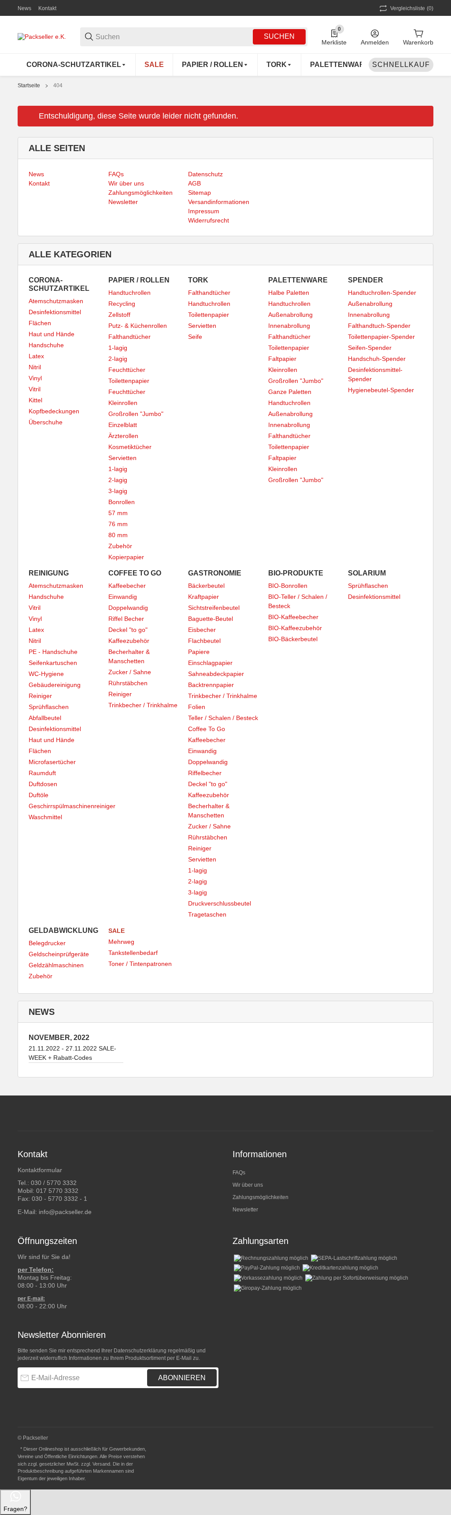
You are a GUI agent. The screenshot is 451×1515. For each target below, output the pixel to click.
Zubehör (120, 546)
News (24, 8)
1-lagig (117, 347)
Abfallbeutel (45, 717)
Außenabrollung (290, 314)
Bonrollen (121, 501)
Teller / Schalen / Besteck (223, 717)
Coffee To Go (206, 728)
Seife (195, 336)
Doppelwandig (128, 607)
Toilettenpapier (128, 380)
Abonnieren (182, 1377)
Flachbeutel (204, 640)
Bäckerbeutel (206, 585)
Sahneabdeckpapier (216, 673)
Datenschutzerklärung (140, 1351)
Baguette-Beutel (210, 618)
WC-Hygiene (46, 673)
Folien (196, 706)
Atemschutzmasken (56, 300)
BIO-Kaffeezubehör (295, 627)
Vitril (35, 389)
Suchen (279, 36)
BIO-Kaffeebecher (293, 616)
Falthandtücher (129, 336)
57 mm (118, 512)
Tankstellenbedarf (133, 952)
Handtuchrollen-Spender (382, 292)
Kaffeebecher (127, 585)
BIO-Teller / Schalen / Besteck (297, 601)
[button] (426, 1113)
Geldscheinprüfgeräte (59, 954)
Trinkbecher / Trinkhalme (142, 705)
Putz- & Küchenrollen (137, 325)
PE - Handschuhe (53, 651)
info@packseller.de (65, 1211)
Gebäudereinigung (55, 684)
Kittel (35, 400)
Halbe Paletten (288, 292)
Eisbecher (202, 629)
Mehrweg (121, 941)
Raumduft (42, 772)
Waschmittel (45, 817)
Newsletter (245, 1210)
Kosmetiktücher (130, 446)
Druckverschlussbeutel (219, 903)
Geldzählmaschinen (56, 965)
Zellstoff (119, 314)
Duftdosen (43, 783)
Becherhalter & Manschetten (129, 656)
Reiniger (40, 695)
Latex (36, 356)
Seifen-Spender (370, 347)
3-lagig (117, 490)
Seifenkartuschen (53, 662)
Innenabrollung (289, 325)
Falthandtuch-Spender (379, 325)
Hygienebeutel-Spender (381, 390)
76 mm (118, 523)
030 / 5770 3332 (54, 1182)
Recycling (121, 303)
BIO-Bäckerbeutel (293, 638)
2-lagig (117, 358)
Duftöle (38, 794)
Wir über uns (248, 1185)
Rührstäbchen (128, 683)
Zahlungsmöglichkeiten (260, 1197)
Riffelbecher (205, 772)
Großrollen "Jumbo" (135, 413)
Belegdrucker (47, 943)
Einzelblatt (122, 424)
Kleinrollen (122, 402)
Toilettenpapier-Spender (381, 336)
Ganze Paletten (289, 391)
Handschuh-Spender (377, 358)
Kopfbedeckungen (54, 411)
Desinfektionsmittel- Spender (375, 374)
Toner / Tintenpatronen (140, 963)
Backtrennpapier (211, 684)
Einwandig (122, 596)
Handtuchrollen (129, 292)
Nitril (35, 367)
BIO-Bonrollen (287, 585)
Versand (101, 1464)
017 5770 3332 (57, 1190)
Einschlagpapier (210, 662)
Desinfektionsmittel (55, 312)
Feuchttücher (126, 369)
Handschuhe (46, 345)
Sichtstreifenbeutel (214, 607)
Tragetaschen (207, 914)
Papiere (199, 651)
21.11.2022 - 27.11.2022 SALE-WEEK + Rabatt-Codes (72, 1053)
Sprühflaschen (49, 706)
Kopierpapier (126, 557)
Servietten (122, 457)
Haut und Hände (51, 334)
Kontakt (47, 8)
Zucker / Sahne (129, 672)
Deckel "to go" (128, 629)
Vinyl (35, 378)
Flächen (40, 323)
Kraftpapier (203, 596)
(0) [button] (411, 8)
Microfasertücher (52, 761)
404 (58, 85)
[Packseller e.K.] (42, 36)
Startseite (29, 85)
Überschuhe (46, 422)
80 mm (118, 534)
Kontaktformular (40, 1169)
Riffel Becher (126, 618)
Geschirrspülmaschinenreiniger (72, 805)
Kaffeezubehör (128, 640)
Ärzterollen (123, 435)
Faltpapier (282, 358)
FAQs (239, 1173)
